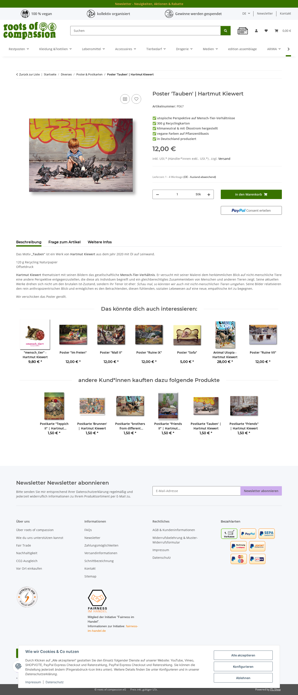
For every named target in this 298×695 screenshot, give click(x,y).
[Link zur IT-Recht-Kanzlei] (27, 597)
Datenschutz (55, 682)
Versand (224, 159)
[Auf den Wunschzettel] (136, 99)
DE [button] (244, 13)
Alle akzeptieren (243, 655)
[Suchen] (226, 30)
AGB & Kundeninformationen (173, 530)
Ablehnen (243, 678)
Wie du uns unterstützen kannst (39, 538)
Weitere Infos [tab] (100, 242)
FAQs (88, 530)
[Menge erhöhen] (209, 194)
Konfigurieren (243, 666)
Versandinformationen (100, 553)
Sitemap (90, 576)
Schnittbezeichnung (99, 561)
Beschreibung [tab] (28, 242)
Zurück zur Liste (29, 74)
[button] (256, 30)
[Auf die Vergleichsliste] (125, 99)
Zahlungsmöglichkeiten (101, 545)
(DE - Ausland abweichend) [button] (199, 177)
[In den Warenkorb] (19, 88)
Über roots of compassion (35, 530)
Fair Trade (23, 545)
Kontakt (285, 13)
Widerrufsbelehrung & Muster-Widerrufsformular (175, 540)
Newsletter (265, 13)
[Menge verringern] (157, 194)
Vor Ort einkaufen (29, 568)
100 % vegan (41, 13)
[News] (243, 30)
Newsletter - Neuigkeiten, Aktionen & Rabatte (149, 4)
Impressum (33, 682)
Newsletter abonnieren (261, 491)
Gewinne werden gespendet (198, 13)
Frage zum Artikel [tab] (64, 242)
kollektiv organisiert (113, 13)
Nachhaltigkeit (26, 553)
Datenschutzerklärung (92, 492)
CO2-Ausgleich (27, 561)
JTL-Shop (275, 689)
